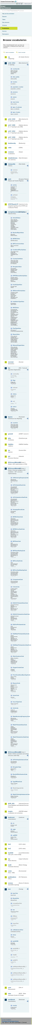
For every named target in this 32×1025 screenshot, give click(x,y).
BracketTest (15, 898)
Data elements (5, 22)
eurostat (10, 362)
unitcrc (14, 406)
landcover (11, 817)
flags (14, 380)
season (15, 97)
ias (9, 450)
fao (9, 368)
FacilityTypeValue (15, 284)
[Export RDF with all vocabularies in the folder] (27, 65)
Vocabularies (5, 28)
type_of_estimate (15, 107)
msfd (9, 865)
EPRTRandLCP (13, 204)
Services (4, 31)
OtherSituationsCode (15, 656)
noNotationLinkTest (15, 929)
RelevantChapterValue (15, 345)
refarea (14, 394)
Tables (3, 19)
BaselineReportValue (15, 232)
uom (9, 987)
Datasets (4, 16)
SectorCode (15, 695)
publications (12, 877)
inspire (10, 811)
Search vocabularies (10, 52)
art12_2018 (11, 119)
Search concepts (21, 52)
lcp (9, 859)
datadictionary (12, 158)
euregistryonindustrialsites (13, 212)
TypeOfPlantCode (15, 781)
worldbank (11, 999)
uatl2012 (15, 835)
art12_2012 (11, 63)
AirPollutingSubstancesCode (15, 759)
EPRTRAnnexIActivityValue (15, 275)
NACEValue (15, 307)
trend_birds (15, 102)
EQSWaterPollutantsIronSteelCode (15, 645)
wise (9, 993)
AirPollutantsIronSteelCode (15, 497)
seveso (10, 883)
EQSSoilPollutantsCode (15, 624)
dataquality (11, 164)
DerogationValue (15, 266)
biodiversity (12, 143)
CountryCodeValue (15, 258)
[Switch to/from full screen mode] (22, 4)
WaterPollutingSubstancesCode (15, 794)
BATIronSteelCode (15, 561)
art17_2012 (11, 131)
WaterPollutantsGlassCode (15, 724)
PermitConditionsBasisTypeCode (15, 675)
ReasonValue (15, 334)
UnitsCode (15, 708)
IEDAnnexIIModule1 (13, 462)
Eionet (8, 10)
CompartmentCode (15, 579)
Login (19, 3)
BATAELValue (15, 238)
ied (9, 456)
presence (15, 92)
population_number (15, 87)
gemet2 (10, 434)
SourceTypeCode (15, 701)
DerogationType (15, 767)
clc (13, 823)
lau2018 (10, 853)
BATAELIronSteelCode (15, 529)
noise (10, 871)
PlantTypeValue (15, 328)
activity (15, 185)
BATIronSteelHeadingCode (15, 570)
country (15, 1005)
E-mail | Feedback (6, 1019)
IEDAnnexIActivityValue (15, 290)
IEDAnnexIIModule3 (13, 468)
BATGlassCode (15, 541)
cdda (9, 147)
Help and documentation (8, 13)
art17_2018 (11, 137)
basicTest (15, 893)
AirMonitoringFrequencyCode (15, 477)
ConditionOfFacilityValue (15, 249)
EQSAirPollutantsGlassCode (15, 603)
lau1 (9, 844)
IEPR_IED (11, 803)
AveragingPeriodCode (15, 509)
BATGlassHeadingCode (15, 550)
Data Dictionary (14, 10)
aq (9, 57)
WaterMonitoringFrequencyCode (15, 716)
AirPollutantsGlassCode (15, 485)
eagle (14, 829)
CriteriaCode (15, 586)
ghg (9, 438)
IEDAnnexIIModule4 (13, 752)
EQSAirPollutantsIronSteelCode (15, 614)
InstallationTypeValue (15, 301)
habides (10, 444)
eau (14, 909)
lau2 (9, 848)
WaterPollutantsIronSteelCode (15, 737)
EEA (9, 1)
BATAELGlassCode (15, 517)
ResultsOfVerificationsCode (15, 774)
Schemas (4, 25)
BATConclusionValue (15, 243)
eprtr (9, 179)
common (11, 152)
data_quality (15, 77)
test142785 (15, 941)
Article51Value (15, 217)
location (15, 82)
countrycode (15, 69)
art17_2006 (11, 125)
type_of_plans (15, 112)
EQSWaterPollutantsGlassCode (15, 633)
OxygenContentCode (15, 667)
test (9, 889)
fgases (10, 417)
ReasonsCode (15, 683)
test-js (14, 934)
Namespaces (5, 34)
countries (15, 422)
